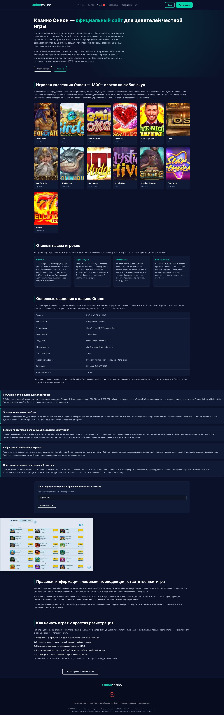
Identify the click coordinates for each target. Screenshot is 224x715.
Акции (100, 5)
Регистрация (184, 5)
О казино (60, 69)
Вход (170, 5)
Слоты (91, 5)
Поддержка (127, 5)
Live (136, 5)
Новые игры (113, 5)
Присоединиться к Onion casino (80, 672)
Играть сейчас (43, 69)
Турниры (81, 5)
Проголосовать (46, 505)
